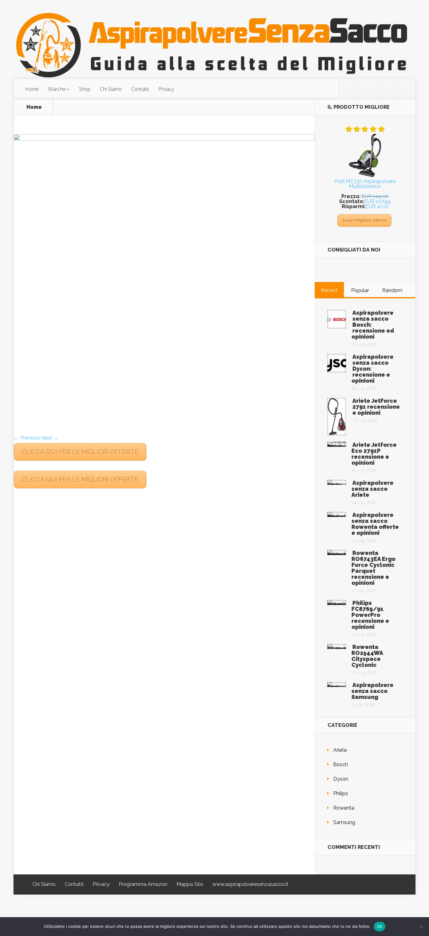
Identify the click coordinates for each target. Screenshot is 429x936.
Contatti (140, 89)
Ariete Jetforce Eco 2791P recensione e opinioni (374, 453)
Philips (340, 793)
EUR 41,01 (377, 206)
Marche (57, 89)
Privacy (166, 89)
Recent (329, 290)
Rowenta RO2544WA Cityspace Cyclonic (367, 656)
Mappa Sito (189, 884)
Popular (360, 290)
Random (392, 290)
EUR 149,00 (375, 196)
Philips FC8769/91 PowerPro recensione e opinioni (370, 615)
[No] (421, 926)
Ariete (340, 750)
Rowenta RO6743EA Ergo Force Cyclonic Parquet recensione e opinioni (373, 568)
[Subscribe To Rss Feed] (386, 89)
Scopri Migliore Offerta (364, 220)
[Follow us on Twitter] (348, 89)
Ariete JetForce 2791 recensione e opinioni (376, 406)
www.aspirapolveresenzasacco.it (250, 884)
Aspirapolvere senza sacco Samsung (372, 691)
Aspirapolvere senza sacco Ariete (372, 488)
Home (32, 89)
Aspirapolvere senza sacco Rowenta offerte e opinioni (375, 524)
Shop (84, 89)
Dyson (340, 779)
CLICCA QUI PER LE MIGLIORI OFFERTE (80, 452)
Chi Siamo (111, 89)
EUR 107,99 (377, 201)
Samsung (344, 822)
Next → (49, 438)
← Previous (27, 438)
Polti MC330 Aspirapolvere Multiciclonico (365, 183)
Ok (380, 926)
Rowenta (343, 808)
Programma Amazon (143, 884)
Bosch (340, 764)
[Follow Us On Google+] (405, 89)
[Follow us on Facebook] (367, 89)
